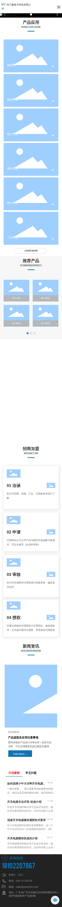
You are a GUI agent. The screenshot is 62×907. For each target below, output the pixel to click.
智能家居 (12, 99)
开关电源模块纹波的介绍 (22, 838)
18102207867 (18, 865)
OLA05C (16, 323)
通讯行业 (12, 168)
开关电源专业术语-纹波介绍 (24, 802)
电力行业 (12, 134)
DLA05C (45, 298)
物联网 (11, 65)
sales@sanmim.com (27, 886)
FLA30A (45, 323)
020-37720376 (24, 880)
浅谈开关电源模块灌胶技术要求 (26, 820)
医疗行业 (12, 202)
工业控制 (12, 237)
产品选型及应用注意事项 (23, 737)
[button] (31, 14)
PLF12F (16, 298)
